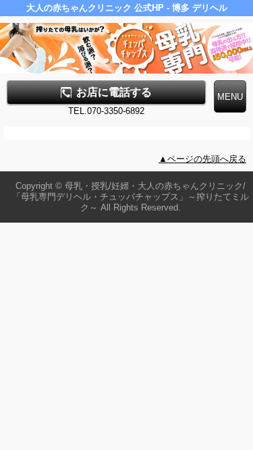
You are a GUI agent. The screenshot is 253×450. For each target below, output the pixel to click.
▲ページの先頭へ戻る (202, 159)
